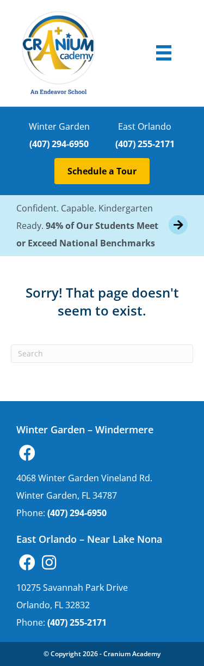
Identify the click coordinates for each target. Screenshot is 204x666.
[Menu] (163, 53)
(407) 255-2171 (145, 144)
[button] (27, 453)
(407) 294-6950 (59, 144)
